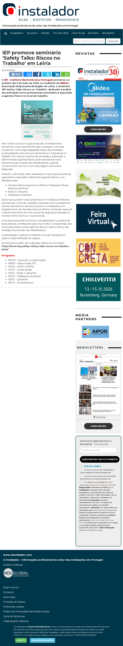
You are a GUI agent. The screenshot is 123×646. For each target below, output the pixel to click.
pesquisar (113, 41)
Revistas (92, 33)
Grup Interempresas (39, 626)
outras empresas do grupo (103, 510)
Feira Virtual (78, 33)
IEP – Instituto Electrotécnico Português (29, 79)
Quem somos (11, 587)
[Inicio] (6, 33)
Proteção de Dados (14, 601)
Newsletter (108, 33)
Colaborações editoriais (16, 621)
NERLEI (64, 83)
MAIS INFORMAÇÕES (42, 640)
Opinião (45, 33)
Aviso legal (9, 597)
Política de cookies (13, 606)
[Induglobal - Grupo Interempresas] (16, 572)
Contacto (8, 592)
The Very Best (61, 33)
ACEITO (21, 640)
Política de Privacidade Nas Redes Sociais (26, 611)
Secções (31, 33)
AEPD (96, 528)
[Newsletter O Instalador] (98, 384)
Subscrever (98, 129)
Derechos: (104, 512)
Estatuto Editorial (13, 564)
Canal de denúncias (14, 616)
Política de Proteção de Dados (102, 485)
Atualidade (16, 33)
